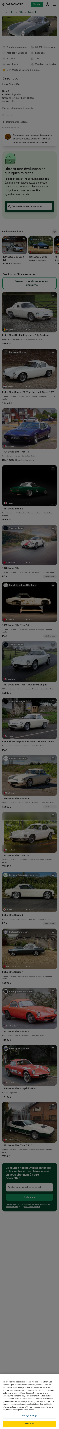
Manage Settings (29, 1415)
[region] (29, 1401)
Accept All (29, 1424)
